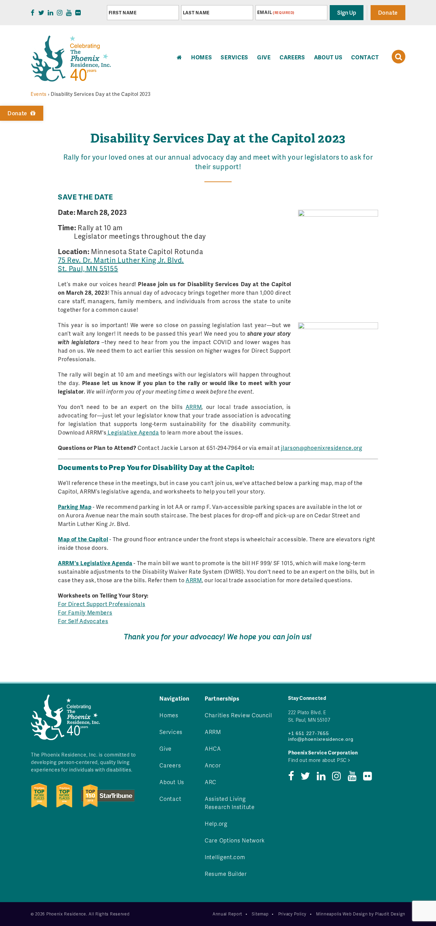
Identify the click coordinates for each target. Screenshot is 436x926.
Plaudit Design (390, 914)
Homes (168, 715)
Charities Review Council (238, 715)
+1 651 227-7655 (308, 733)
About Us (328, 57)
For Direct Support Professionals (101, 604)
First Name (123, 13)
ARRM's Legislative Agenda (95, 563)
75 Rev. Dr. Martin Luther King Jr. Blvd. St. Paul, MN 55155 (121, 264)
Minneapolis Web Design (342, 914)
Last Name (196, 13)
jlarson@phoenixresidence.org (321, 448)
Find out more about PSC (318, 760)
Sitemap (260, 914)
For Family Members (85, 612)
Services (234, 57)
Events (39, 94)
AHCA (213, 748)
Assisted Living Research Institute (230, 803)
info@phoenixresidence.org (321, 739)
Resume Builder (226, 874)
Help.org (216, 823)
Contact (365, 57)
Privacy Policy (292, 914)
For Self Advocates (83, 621)
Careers (292, 57)
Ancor (213, 765)
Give (264, 57)
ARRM (194, 407)
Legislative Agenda (133, 432)
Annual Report (227, 914)
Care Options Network (235, 840)
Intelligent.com (225, 857)
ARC (210, 782)
